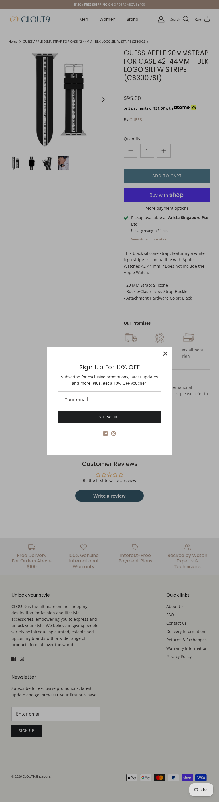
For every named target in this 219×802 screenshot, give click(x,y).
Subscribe (109, 417)
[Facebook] (105, 433)
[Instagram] (113, 433)
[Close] (165, 353)
